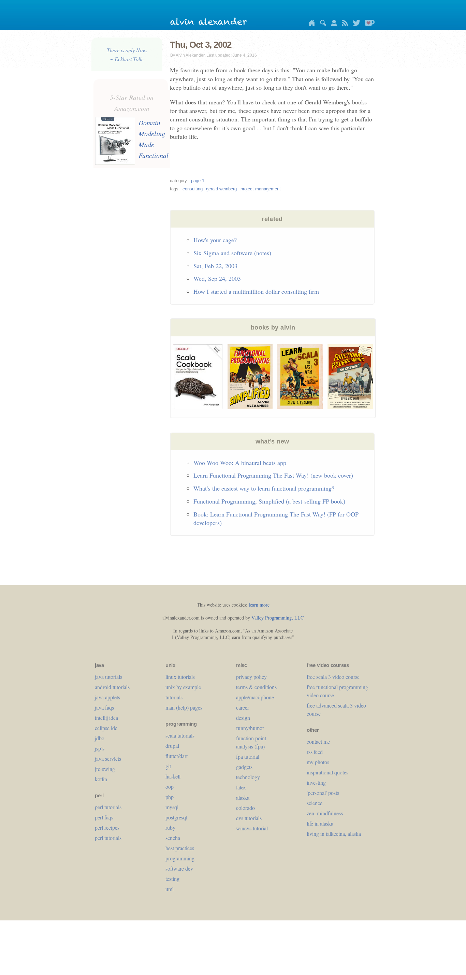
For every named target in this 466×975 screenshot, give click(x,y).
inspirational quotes (327, 772)
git (168, 766)
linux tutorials (180, 676)
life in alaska (320, 823)
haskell (172, 776)
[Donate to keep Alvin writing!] (368, 24)
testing (172, 878)
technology (248, 777)
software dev (179, 868)
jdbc (99, 738)
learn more (259, 604)
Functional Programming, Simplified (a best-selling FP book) (269, 501)
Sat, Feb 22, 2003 (215, 266)
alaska (242, 797)
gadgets (244, 766)
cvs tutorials (249, 817)
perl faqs (104, 817)
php (169, 796)
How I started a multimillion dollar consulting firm (256, 291)
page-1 (197, 180)
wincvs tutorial (252, 828)
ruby (170, 827)
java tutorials (108, 676)
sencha (172, 837)
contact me (318, 741)
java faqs (104, 707)
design (243, 717)
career (242, 707)
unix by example (183, 686)
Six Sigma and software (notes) (232, 253)
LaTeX (241, 787)
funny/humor (250, 727)
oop (169, 786)
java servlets (108, 758)
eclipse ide (106, 727)
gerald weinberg (221, 188)
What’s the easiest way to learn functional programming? (263, 488)
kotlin (101, 779)
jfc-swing (105, 768)
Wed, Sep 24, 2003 (217, 278)
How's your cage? (215, 240)
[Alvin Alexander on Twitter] (354, 24)
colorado (245, 807)
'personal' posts (323, 792)
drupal (172, 745)
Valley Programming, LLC (277, 617)
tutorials (174, 697)
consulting (193, 188)
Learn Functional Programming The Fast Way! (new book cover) (273, 475)
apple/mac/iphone (255, 697)
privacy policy (251, 676)
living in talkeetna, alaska (334, 833)
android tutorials (112, 686)
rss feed (315, 751)
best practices (179, 848)
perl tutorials (108, 807)
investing (316, 782)
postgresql (176, 817)
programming (179, 858)
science (314, 802)
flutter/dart (176, 755)
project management (261, 188)
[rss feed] (343, 24)
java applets (107, 697)
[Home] (310, 24)
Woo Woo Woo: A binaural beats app (239, 463)
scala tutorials (179, 735)
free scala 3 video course (333, 676)
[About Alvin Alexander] (332, 24)
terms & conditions (256, 686)
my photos (318, 762)
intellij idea (106, 717)
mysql (171, 807)
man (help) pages (183, 707)
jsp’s (99, 748)
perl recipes (107, 827)
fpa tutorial (247, 756)
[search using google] (321, 24)
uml (169, 888)
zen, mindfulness (325, 813)
